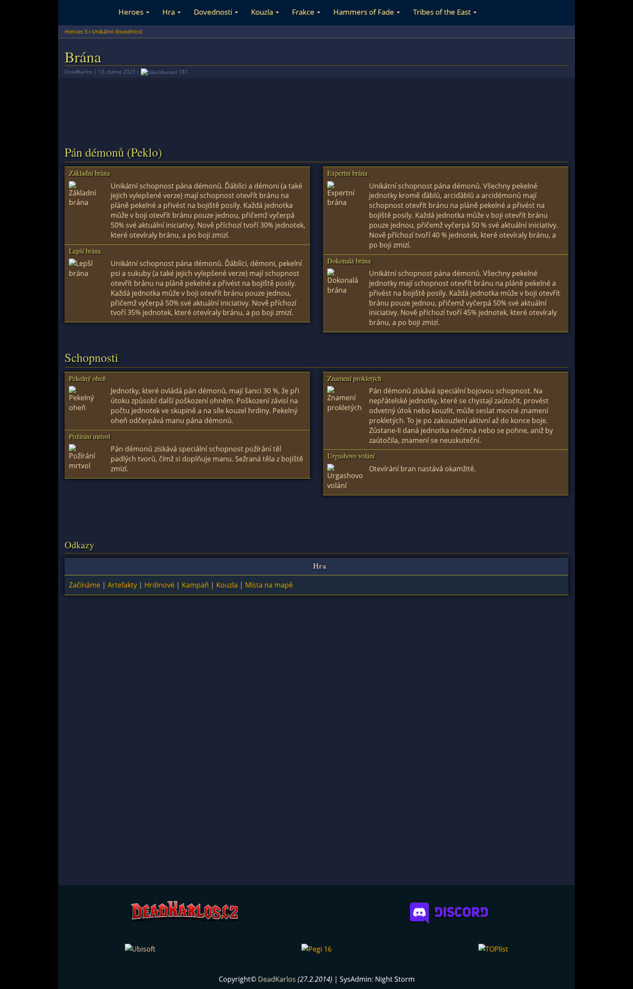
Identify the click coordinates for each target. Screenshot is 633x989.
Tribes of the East (442, 11)
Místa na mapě (269, 585)
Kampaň (195, 585)
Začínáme (84, 585)
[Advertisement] (316, 102)
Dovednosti (214, 11)
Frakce (304, 11)
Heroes (131, 11)
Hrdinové (159, 585)
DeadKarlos (277, 979)
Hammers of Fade (364, 11)
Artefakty (122, 585)
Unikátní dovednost (117, 31)
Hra (169, 11)
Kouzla (263, 11)
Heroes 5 (76, 31)
